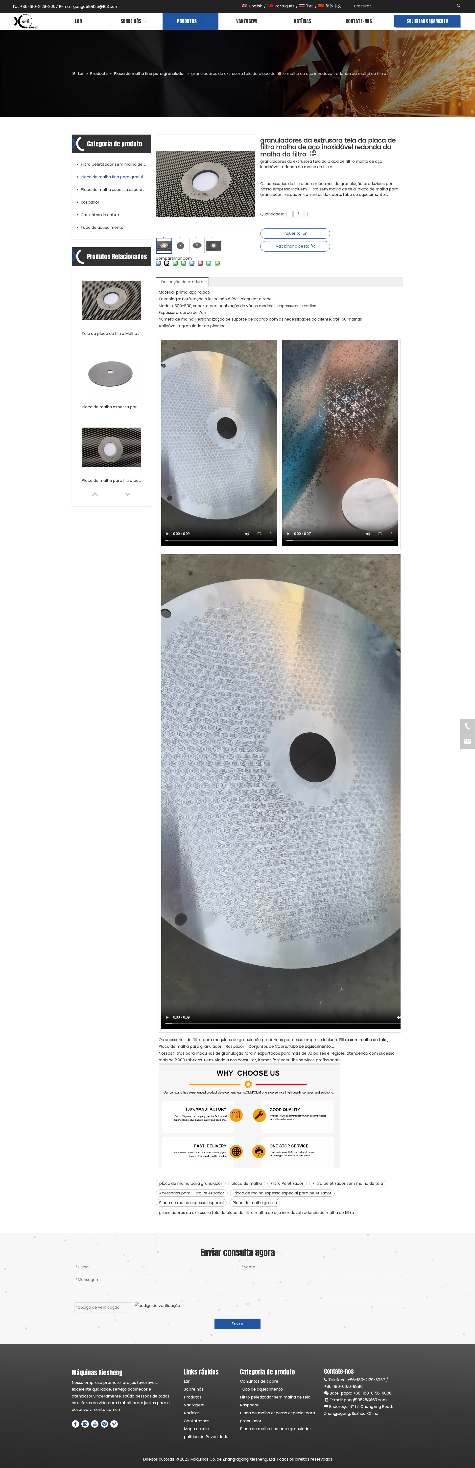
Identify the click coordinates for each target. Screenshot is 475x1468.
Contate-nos (196, 1421)
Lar (187, 1381)
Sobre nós (193, 1389)
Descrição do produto (182, 282)
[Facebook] (75, 1424)
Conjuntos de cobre (100, 215)
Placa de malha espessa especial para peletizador (282, 1193)
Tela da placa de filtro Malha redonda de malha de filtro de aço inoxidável (111, 333)
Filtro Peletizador (287, 1183)
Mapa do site (196, 1429)
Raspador (90, 202)
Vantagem (194, 1405)
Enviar (237, 1324)
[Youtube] (94, 1424)
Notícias (192, 1413)
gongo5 (80, 6)
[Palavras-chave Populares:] (459, 6)
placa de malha (246, 1183)
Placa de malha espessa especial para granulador (116, 189)
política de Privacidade (206, 1437)
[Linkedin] (85, 1424)
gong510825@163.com (365, 1400)
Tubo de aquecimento (102, 227)
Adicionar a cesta (292, 246)
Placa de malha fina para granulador (116, 177)
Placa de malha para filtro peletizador (111, 480)
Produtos (192, 1397)
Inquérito (292, 233)
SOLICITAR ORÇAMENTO (427, 21)
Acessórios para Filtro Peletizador (191, 1193)
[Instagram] (104, 1424)
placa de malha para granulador (190, 1183)
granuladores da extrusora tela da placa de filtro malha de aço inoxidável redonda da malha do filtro (256, 1212)
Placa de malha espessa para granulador (111, 407)
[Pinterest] (114, 1424)
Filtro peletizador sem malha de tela (116, 164)
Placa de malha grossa (255, 1203)
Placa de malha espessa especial (191, 1203)
